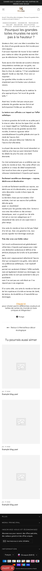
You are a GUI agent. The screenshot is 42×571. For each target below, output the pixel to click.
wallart (9, 25)
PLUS (4, 516)
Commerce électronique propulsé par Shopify (26, 568)
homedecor (22, 23)
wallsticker (7, 26)
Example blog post (10, 394)
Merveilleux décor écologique (15, 17)
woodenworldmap (20, 26)
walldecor (18, 25)
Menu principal (11, 523)
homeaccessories (10, 23)
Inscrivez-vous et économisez (20, 530)
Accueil (4, 17)
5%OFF (6, 568)
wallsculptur (29, 25)
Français (8, 555)
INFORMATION (9, 549)
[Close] (12, 568)
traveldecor (33, 23)
